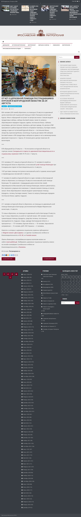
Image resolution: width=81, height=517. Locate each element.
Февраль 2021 (27, 466)
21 (68, 288)
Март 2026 (26, 289)
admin (12, 109)
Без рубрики (46, 284)
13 (65, 285)
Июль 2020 (26, 487)
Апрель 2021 (26, 461)
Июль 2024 (26, 347)
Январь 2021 (26, 469)
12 (62, 285)
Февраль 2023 (27, 397)
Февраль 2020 (27, 501)
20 (65, 288)
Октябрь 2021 (27, 443)
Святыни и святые (43, 45)
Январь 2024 (26, 364)
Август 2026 (26, 274)
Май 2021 (25, 458)
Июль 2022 (26, 417)
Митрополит (32, 45)
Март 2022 (26, 429)
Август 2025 (26, 309)
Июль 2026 (26, 277)
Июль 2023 (26, 382)
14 (68, 285)
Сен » (66, 295)
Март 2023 (26, 394)
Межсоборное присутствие (50, 293)
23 (75, 288)
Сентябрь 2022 (27, 411)
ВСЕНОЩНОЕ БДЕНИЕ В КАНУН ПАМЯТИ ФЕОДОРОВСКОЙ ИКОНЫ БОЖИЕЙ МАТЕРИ (69, 93)
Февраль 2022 (27, 432)
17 (78, 285)
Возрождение (46, 287)
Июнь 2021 (26, 455)
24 (78, 288)
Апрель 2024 (26, 356)
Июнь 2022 (26, 420)
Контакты (28, 48)
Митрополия (66, 45)
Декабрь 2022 (27, 402)
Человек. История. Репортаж (51, 329)
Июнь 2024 (26, 350)
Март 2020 (26, 499)
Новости (4, 106)
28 (68, 291)
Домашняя (6, 45)
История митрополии (18, 45)
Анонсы (45, 281)
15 (72, 285)
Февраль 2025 (27, 327)
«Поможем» (22, 247)
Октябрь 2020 (27, 478)
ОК (22, 235)
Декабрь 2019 (27, 507)
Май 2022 (25, 423)
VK (20, 235)
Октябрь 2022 (27, 408)
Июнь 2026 (26, 280)
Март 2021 (26, 464)
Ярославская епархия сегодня (12, 48)
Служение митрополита (49, 318)
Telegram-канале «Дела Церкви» (13, 233)
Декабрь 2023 (27, 367)
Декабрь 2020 (27, 472)
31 (78, 291)
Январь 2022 (26, 434)
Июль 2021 (26, 452)
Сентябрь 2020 (27, 481)
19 (62, 288)
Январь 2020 (26, 504)
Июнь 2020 (26, 490)
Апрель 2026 (26, 286)
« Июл (62, 295)
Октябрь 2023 (27, 373)
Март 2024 (26, 359)
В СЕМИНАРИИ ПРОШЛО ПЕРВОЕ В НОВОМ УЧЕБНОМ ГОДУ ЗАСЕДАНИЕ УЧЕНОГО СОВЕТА (50, 259)
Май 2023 (25, 388)
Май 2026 (25, 283)
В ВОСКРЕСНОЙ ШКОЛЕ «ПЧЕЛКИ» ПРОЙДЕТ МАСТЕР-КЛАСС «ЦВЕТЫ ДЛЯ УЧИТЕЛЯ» (9, 259)
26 (62, 291)
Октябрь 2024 (27, 338)
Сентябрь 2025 (27, 306)
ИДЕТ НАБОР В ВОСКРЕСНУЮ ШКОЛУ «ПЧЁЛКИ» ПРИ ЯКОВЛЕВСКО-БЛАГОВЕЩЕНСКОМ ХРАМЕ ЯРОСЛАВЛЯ (74, 12)
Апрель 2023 (26, 391)
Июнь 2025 (26, 315)
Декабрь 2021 (27, 437)
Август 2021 (26, 449)
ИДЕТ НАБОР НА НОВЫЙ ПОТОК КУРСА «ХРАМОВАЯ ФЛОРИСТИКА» (14, 9)
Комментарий (47, 290)
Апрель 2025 (26, 321)
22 (72, 288)
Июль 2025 (26, 312)
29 (72, 291)
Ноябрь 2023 (26, 370)
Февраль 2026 (27, 292)
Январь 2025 (26, 330)
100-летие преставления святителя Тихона (50, 275)
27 (65, 291)
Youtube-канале (31, 235)
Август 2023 (26, 379)
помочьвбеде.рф (11, 242)
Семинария (56, 45)
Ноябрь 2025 (26, 300)
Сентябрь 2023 (27, 376)
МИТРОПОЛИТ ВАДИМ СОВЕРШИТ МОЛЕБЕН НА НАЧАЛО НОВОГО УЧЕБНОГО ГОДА (54, 12)
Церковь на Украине (48, 326)
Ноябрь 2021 (26, 440)
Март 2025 (26, 324)
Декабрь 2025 (27, 297)
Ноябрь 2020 (26, 475)
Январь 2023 (26, 399)
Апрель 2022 (26, 426)
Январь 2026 (26, 295)
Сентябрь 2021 (27, 446)
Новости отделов (47, 304)
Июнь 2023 (26, 385)
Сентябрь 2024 (27, 341)
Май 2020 (25, 493)
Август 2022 (26, 414)
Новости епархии (48, 301)
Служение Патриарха (49, 323)
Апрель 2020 (26, 496)
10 (78, 282)
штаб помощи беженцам (44, 165)
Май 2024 (25, 353)
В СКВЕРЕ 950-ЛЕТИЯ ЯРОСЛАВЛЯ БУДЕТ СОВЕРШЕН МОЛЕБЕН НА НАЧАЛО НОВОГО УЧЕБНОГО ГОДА (34, 13)
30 (75, 291)
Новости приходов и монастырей (48, 307)
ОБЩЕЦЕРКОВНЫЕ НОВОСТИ (14, 106)
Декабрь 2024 (27, 332)
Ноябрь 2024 (26, 335)
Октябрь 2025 (27, 303)
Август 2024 (26, 344)
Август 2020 (26, 484)
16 (75, 285)
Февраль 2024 (27, 362)
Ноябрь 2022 (26, 405)
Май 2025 (25, 318)
